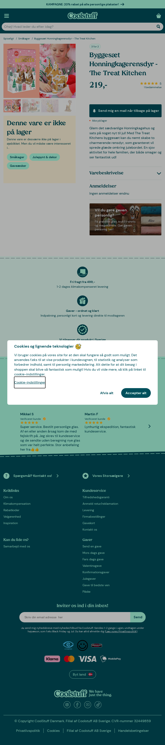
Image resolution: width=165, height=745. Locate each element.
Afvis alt (106, 393)
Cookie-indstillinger (29, 382)
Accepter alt (136, 393)
